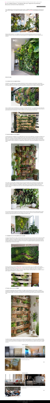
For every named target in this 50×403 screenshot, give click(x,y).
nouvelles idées (30, 10)
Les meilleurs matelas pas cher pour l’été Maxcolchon (14, 383)
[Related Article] (35, 352)
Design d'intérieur (28, 356)
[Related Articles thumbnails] (13, 364)
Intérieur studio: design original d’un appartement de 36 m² (14, 354)
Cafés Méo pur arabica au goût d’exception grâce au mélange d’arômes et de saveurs (33, 382)
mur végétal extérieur (19, 267)
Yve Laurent (38, 6)
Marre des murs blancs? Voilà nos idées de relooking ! (34, 354)
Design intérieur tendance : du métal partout (27, 358)
